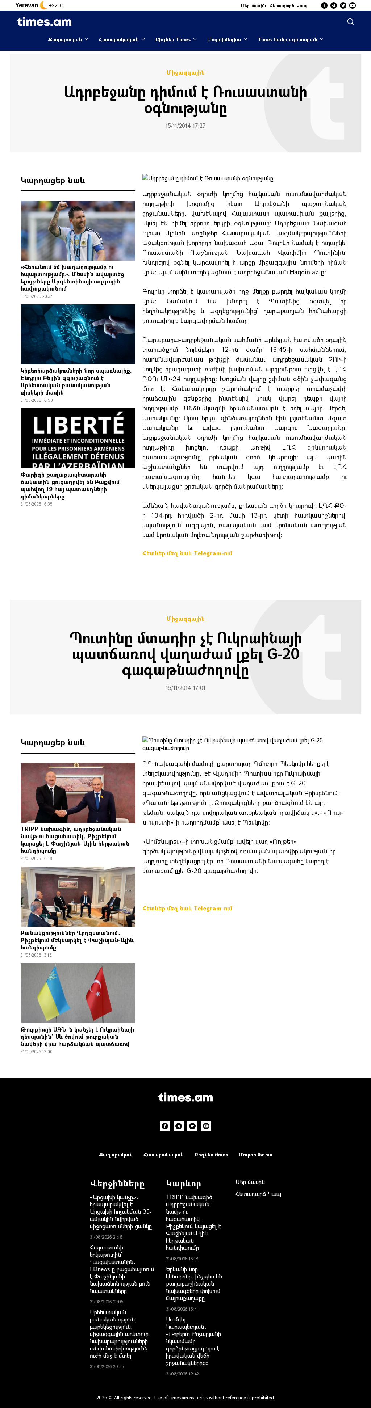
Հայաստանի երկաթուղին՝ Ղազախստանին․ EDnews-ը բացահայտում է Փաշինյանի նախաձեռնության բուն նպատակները (122, 1268)
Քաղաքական (65, 39)
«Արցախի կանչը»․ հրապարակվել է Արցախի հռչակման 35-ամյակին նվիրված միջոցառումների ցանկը (121, 1211)
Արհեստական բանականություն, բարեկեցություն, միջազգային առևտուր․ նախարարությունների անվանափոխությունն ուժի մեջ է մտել (120, 1333)
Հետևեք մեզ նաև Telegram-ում (187, 553)
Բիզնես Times (173, 39)
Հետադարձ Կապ (288, 5)
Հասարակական (119, 39)
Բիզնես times (211, 1154)
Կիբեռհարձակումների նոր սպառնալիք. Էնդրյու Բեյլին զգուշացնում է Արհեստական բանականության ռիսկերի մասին (76, 381)
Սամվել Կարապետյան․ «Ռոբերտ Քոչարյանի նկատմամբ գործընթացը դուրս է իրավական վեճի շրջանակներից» (193, 1340)
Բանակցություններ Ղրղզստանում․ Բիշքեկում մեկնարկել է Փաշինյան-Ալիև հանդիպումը (77, 940)
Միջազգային (186, 72)
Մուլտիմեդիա (224, 39)
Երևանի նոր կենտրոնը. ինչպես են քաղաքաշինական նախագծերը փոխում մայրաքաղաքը (194, 1283)
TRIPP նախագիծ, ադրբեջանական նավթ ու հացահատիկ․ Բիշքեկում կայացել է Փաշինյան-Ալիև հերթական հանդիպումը (75, 839)
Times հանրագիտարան (287, 39)
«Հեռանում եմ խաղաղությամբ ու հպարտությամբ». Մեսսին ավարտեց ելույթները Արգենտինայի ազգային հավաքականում (72, 277)
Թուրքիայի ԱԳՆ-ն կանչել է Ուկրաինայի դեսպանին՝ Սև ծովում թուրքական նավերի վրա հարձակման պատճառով (77, 1036)
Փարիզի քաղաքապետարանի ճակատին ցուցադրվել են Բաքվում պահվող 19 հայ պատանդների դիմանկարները (70, 485)
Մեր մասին (253, 5)
